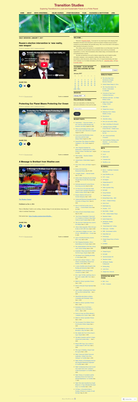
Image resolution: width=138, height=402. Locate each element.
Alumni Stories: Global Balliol (82, 160)
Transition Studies (69, 5)
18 (81, 83)
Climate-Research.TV (108, 182)
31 (78, 87)
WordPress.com (106, 162)
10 (78, 81)
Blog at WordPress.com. (68, 399)
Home (22, 13)
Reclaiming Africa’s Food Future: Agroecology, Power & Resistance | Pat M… (83, 308)
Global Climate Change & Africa (110, 84)
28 (91, 85)
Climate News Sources (108, 109)
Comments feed (106, 159)
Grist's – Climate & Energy (109, 200)
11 (81, 81)
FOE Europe (106, 236)
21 (91, 83)
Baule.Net (105, 106)
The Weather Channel (25, 199)
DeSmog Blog (106, 266)
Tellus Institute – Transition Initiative (84, 155)
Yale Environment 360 (108, 256)
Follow (77, 114)
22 (94, 83)
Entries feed (105, 157)
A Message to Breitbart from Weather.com (39, 161)
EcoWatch (105, 243)
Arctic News (106, 269)
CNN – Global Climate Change (110, 213)
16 (75, 83)
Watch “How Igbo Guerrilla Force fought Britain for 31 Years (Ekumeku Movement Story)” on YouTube (85, 384)
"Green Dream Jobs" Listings (110, 226)
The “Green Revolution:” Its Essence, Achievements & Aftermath (109, 88)
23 (75, 85)
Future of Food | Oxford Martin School (84, 212)
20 (88, 83)
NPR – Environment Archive (110, 231)
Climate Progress (107, 195)
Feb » (78, 88)
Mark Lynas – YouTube (108, 228)
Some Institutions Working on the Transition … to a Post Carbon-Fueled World (111, 141)
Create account (106, 151)
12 (85, 81)
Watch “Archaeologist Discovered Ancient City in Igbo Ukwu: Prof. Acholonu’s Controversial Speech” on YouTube (85, 368)
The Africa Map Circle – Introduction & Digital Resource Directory (108, 79)
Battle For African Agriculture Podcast (84, 281)
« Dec (75, 88)
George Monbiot (107, 192)
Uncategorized (28, 96)
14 (91, 81)
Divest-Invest (106, 116)
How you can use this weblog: (110, 121)
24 (78, 85)
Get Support (106, 179)
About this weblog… (108, 119)
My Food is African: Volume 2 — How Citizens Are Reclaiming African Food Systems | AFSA (84, 261)
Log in (104, 154)
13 (88, 81)
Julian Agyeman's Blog (108, 187)
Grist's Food (106, 203)
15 (94, 81)
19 (85, 83)
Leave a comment (39, 48)
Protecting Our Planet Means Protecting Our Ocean (43, 103)
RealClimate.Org (107, 206)
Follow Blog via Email (82, 100)
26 (85, 85)
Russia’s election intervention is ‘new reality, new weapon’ (40, 44)
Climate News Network (108, 271)
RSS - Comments (107, 284)
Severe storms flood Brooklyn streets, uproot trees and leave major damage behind (84, 136)
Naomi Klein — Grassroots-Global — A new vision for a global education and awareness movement (85, 124)
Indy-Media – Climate (108, 211)
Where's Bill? (106, 185)
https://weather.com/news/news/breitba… (40, 216)
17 (78, 83)
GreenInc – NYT (107, 208)
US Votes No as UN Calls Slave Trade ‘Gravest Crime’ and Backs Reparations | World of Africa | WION (85, 190)
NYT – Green (106, 177)
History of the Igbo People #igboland (84, 285)
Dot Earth (105, 190)
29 (94, 85)
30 (75, 87)
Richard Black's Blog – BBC (109, 198)
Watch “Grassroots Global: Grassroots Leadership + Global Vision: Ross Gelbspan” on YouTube (84, 356)
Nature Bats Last (107, 234)
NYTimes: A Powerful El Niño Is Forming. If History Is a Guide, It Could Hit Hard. (85, 391)
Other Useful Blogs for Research (111, 124)
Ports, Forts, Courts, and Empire (83, 164)
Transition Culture (107, 216)
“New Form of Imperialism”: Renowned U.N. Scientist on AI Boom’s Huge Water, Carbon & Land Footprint (85, 218)
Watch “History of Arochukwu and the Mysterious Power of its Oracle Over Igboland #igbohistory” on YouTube (84, 376)
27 (88, 85)
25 (81, 85)
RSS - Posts (106, 281)
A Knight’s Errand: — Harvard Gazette (84, 173)
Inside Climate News (108, 219)
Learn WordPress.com (108, 174)
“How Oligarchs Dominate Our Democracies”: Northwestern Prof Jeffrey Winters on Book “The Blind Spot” (85, 149)
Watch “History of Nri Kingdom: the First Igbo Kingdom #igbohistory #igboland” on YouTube (85, 362)
